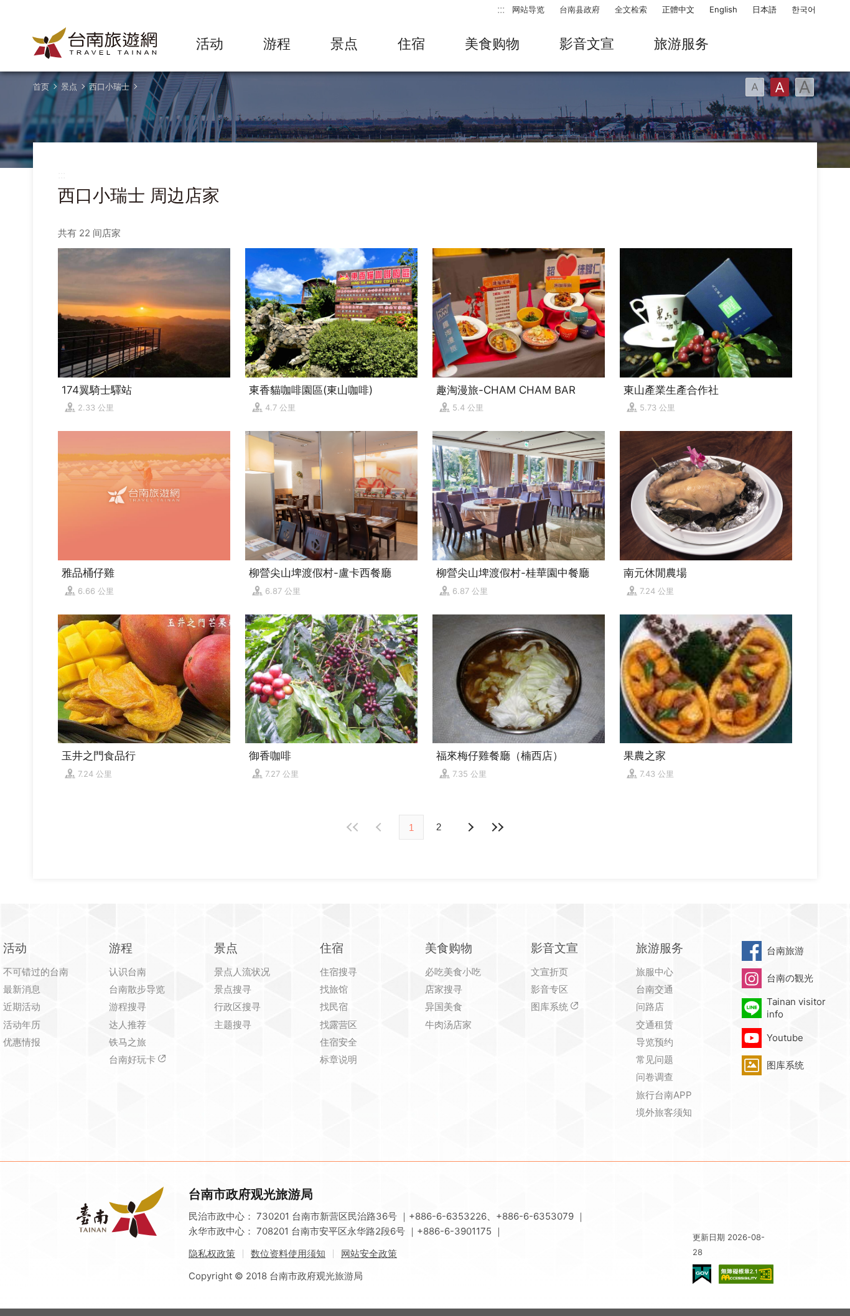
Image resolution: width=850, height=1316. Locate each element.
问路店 (650, 1006)
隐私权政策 (212, 1253)
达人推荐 (127, 1025)
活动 (209, 43)
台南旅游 (785, 951)
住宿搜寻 (338, 972)
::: (501, 9)
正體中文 (678, 9)
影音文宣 (586, 43)
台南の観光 (790, 978)
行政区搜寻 (237, 1006)
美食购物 (492, 43)
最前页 (352, 827)
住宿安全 (338, 1042)
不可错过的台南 (35, 972)
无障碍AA (746, 1274)
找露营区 (338, 1025)
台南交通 (654, 989)
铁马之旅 (127, 1042)
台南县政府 (579, 9)
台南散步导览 (137, 989)
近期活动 (21, 1006)
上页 (469, 827)
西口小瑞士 (109, 86)
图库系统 (549, 1006)
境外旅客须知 (664, 1112)
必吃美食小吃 (453, 972)
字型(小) (754, 87)
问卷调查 (654, 1077)
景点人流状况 (242, 972)
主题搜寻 (232, 1025)
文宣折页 (549, 972)
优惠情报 (21, 1042)
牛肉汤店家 (448, 1025)
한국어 (804, 9)
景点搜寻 (232, 989)
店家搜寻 (443, 989)
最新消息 (21, 989)
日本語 (764, 9)
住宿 (411, 43)
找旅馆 (334, 989)
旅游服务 (681, 43)
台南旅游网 (95, 44)
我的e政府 (702, 1274)
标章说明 (338, 1059)
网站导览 (528, 9)
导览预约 (654, 1042)
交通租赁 (654, 1025)
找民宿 (334, 1006)
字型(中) (779, 87)
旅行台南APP (664, 1095)
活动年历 (21, 1025)
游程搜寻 (127, 1006)
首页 (41, 86)
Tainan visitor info (796, 1008)
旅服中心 (654, 972)
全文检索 (631, 9)
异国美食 (443, 1006)
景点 (344, 43)
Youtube (785, 1038)
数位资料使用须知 (288, 1253)
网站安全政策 (369, 1253)
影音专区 (549, 989)
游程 (277, 43)
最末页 (497, 827)
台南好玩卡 (132, 1059)
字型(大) (804, 87)
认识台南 (127, 972)
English (723, 9)
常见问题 (654, 1059)
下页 (380, 827)
